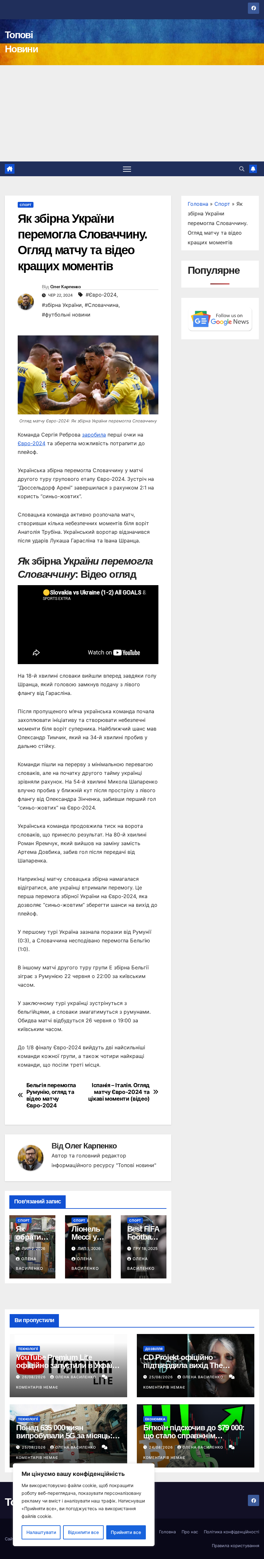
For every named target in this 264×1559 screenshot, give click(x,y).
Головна (198, 204)
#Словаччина (101, 305)
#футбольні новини (66, 314)
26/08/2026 (34, 1377)
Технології (28, 1349)
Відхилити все (83, 1532)
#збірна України (62, 305)
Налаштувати (41, 1532)
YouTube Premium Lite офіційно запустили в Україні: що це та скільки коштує (68, 1365)
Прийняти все (126, 1532)
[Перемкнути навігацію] (127, 169)
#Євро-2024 (101, 294)
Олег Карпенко (65, 286)
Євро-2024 (31, 443)
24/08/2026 (161, 1447)
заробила (94, 434)
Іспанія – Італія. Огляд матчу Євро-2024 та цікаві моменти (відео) (119, 1092)
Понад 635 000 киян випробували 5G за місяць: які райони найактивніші (64, 1435)
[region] (84, 1504)
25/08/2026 (161, 1377)
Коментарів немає (37, 1387)
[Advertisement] (132, 113)
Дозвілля (154, 1349)
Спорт (26, 205)
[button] (241, 169)
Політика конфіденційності (231, 1531)
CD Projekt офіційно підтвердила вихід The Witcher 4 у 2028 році (182, 1365)
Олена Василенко (76, 1377)
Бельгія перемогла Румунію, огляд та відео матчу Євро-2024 (51, 1095)
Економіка (155, 1419)
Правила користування (235, 1545)
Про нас (190, 1531)
